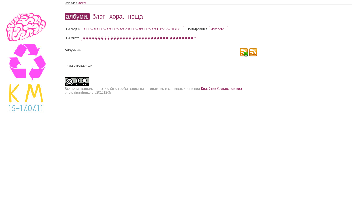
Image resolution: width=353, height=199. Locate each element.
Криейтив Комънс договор (221, 89)
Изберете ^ (218, 29)
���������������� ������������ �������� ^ (139, 38)
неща (135, 16)
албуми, (77, 16)
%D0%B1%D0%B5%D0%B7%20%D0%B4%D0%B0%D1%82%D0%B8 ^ (133, 29)
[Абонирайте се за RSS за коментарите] (243, 53)
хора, (116, 16)
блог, (99, 16)
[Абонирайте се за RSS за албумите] (253, 53)
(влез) (82, 2)
